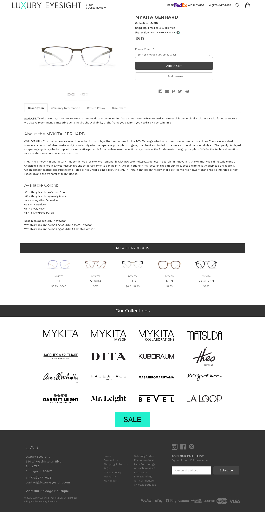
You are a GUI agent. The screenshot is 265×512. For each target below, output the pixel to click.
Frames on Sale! (144, 460)
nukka (95, 281)
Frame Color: (144, 49)
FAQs (107, 468)
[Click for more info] (177, 32)
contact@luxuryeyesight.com (48, 482)
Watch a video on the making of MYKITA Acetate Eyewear (59, 229)
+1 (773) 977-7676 (220, 5)
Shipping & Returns (116, 464)
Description (36, 108)
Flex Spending (143, 476)
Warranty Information (65, 108)
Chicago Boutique (145, 484)
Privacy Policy (112, 472)
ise (58, 281)
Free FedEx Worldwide (161, 28)
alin (169, 281)
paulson (206, 281)
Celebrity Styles (144, 456)
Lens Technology (144, 464)
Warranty (110, 476)
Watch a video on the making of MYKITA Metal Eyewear (58, 225)
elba (132, 281)
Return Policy (96, 108)
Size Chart (119, 108)
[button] (60, 333)
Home (107, 456)
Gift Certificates (144, 480)
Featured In (141, 472)
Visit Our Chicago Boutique (47, 491)
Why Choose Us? (144, 468)
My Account (111, 480)
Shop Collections (94, 6)
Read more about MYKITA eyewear (45, 221)
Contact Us (111, 460)
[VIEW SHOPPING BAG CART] (247, 5)
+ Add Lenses (174, 76)
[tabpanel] (58, 270)
